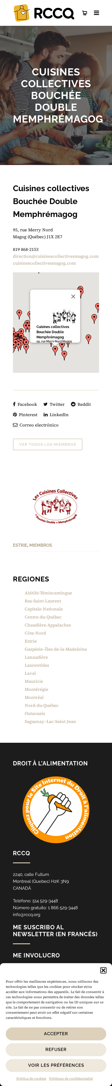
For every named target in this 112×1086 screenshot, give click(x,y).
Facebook (26, 404)
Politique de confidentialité (71, 1078)
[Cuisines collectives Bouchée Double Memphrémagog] (56, 506)
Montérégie (36, 689)
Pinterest (27, 415)
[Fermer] (73, 296)
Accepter (56, 1033)
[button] (103, 970)
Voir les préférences (56, 1065)
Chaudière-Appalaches (48, 625)
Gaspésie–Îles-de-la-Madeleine (56, 649)
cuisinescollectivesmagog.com (44, 263)
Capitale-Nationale (44, 609)
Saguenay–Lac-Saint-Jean (50, 721)
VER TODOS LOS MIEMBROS (47, 444)
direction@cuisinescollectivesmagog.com (56, 256)
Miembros (40, 545)
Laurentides (37, 665)
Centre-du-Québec (43, 617)
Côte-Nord (35, 633)
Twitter (57, 404)
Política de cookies (31, 1078)
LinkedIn (59, 415)
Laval (30, 673)
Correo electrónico (38, 425)
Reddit (83, 404)
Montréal (34, 697)
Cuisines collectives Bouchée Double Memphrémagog (52, 332)
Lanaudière (36, 657)
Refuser (56, 1049)
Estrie (20, 545)
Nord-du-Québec (42, 705)
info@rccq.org (26, 914)
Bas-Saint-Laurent (43, 601)
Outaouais (35, 713)
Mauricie (34, 681)
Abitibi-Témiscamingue (48, 593)
